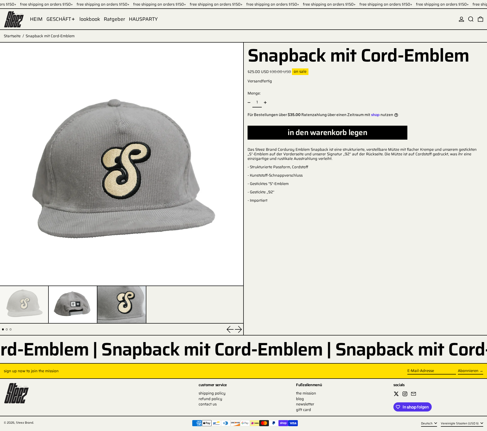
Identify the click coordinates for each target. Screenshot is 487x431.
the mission (306, 393)
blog (300, 399)
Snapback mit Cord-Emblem (50, 36)
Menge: (254, 93)
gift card (303, 410)
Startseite (12, 36)
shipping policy (212, 393)
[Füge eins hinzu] (265, 102)
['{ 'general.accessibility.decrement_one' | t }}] (249, 102)
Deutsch (427, 423)
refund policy (210, 399)
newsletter (305, 404)
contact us (208, 404)
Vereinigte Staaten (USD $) (460, 423)
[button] (471, 19)
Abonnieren (468, 371)
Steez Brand (24, 422)
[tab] (3, 329)
